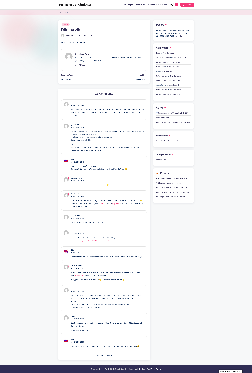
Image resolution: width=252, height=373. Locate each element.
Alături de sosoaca (163, 57)
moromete (75, 103)
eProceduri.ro (166, 173)
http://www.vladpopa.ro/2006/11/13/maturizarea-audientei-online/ (94, 241)
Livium (73, 289)
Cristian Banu (82, 54)
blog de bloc (79, 275)
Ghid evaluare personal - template (168, 183)
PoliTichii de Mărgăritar (75, 4)
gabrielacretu (76, 125)
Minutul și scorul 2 (179, 57)
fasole (102, 204)
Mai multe (178, 36)
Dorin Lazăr (160, 67)
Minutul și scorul (168, 53)
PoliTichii (65, 24)
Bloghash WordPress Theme (150, 369)
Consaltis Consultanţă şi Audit (167, 141)
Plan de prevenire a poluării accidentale (170, 197)
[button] (187, 5)
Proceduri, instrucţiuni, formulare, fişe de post (173, 122)
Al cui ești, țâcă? (174, 94)
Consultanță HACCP (180, 113)
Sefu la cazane (161, 76)
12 (91, 35)
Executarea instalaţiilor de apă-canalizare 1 (172, 178)
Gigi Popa (115, 204)
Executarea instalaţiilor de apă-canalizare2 (172, 187)
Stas (73, 159)
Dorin (158, 53)
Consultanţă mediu (163, 118)
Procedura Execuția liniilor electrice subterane (173, 192)
